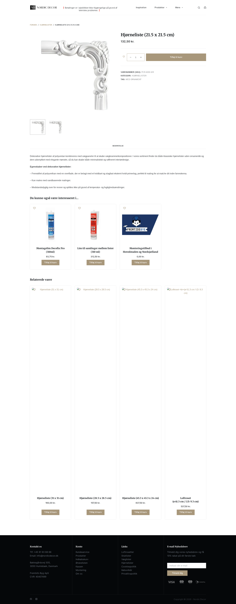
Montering (81, 570)
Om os (79, 573)
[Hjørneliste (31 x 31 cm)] (50, 390)
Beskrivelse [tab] (118, 146)
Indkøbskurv (82, 559)
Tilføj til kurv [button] (50, 262)
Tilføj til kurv (176, 57)
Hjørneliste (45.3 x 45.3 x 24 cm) (140, 498)
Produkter (81, 555)
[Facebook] (31, 599)
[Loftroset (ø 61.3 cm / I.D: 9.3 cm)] (185, 390)
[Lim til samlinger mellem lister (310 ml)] (95, 224)
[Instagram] (36, 599)
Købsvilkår (126, 570)
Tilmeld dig (177, 573)
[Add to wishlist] (124, 56)
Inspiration (141, 7)
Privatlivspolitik (129, 573)
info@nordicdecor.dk (47, 555)
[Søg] (199, 8)
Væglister (126, 559)
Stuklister (126, 555)
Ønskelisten (82, 562)
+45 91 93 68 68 (42, 552)
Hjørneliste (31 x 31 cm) (50, 498)
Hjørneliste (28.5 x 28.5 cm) (95, 498)
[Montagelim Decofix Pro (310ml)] (50, 224)
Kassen (79, 566)
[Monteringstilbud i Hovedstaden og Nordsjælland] (140, 224)
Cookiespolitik (128, 566)
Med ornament (133, 79)
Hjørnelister (139, 76)
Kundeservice (82, 552)
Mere (177, 7)
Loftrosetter (127, 552)
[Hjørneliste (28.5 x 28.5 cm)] (95, 390)
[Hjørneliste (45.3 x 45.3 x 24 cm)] (140, 390)
